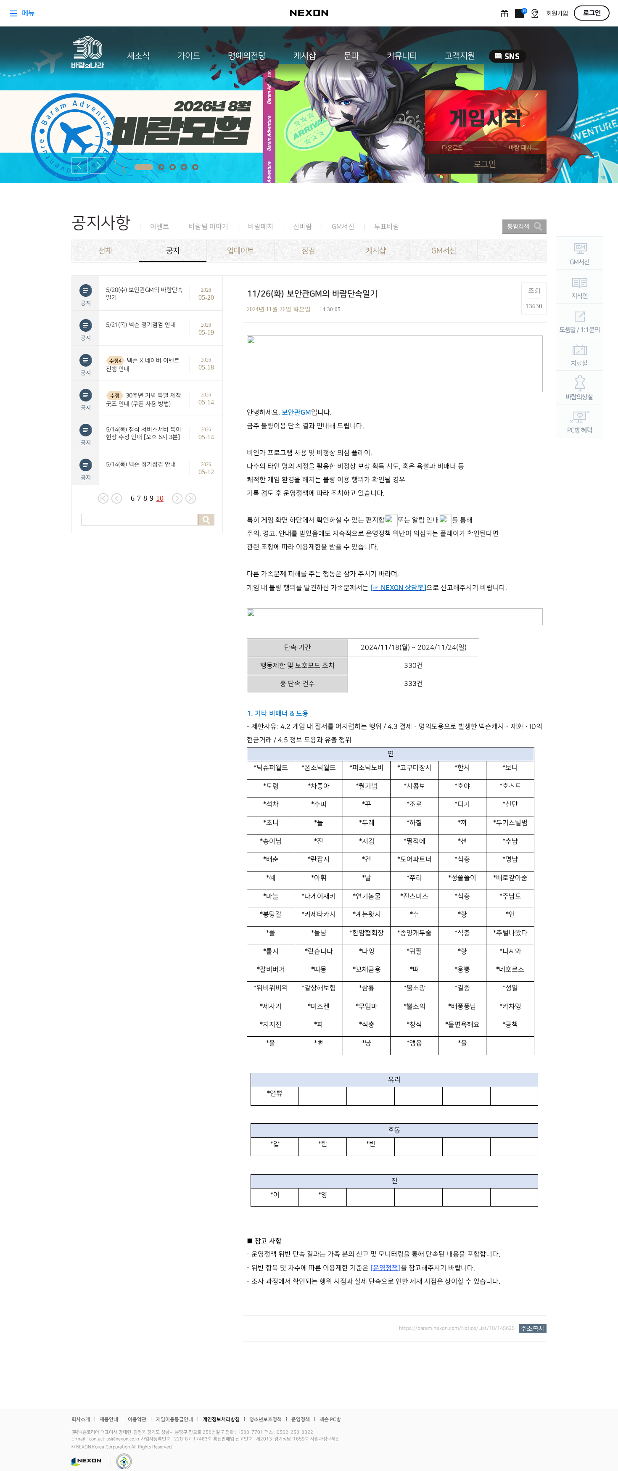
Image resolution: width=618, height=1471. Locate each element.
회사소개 (80, 1419)
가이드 (188, 56)
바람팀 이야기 (208, 226)
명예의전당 (247, 56)
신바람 (302, 226)
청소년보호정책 (265, 1419)
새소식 (138, 56)
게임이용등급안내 (174, 1419)
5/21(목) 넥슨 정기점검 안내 (141, 325)
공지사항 (100, 223)
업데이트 (240, 251)
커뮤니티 (402, 56)
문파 (351, 56)
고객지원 (460, 56)
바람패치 (260, 226)
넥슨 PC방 (330, 1419)
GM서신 (343, 226)
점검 (308, 251)
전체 (105, 251)
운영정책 (300, 1419)
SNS (507, 56)
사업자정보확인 (325, 1439)
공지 (173, 251)
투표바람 (386, 226)
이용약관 (137, 1419)
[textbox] (394, 812)
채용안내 (109, 1419)
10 (160, 498)
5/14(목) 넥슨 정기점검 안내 (141, 464)
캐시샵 (304, 56)
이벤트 (159, 226)
